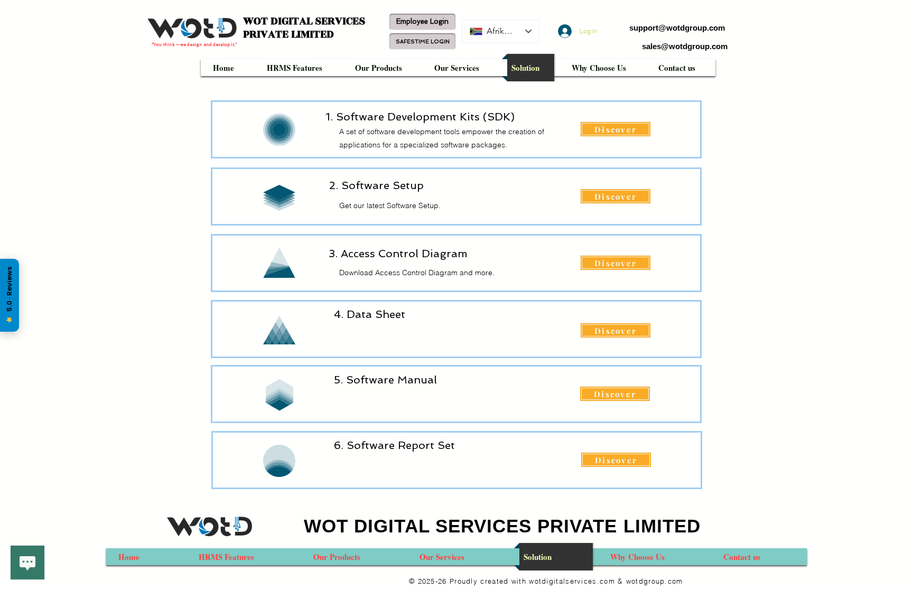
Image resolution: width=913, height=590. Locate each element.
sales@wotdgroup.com (685, 46)
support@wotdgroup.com (677, 27)
